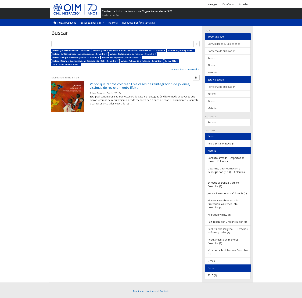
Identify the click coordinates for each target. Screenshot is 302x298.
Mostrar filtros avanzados (185, 69)
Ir (196, 43)
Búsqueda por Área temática (138, 22)
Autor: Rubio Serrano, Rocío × (66, 64)
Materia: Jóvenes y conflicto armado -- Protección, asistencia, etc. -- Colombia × (129, 50)
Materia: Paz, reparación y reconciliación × (121, 57)
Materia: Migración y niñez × (180, 50)
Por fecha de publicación (221, 51)
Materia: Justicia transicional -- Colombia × (71, 50)
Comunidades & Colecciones (224, 43)
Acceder (212, 122)
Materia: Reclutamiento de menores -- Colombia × (133, 54)
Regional (113, 22)
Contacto (164, 291)
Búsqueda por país (91, 22)
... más (211, 261)
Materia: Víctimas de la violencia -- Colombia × (142, 61)
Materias (213, 72)
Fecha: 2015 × (171, 61)
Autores (212, 58)
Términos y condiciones (145, 291)
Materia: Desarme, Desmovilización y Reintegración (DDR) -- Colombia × (85, 61)
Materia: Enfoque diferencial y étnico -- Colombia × (75, 57)
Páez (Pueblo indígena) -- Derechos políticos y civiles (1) (228, 230)
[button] (228, 4)
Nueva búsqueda (66, 22)
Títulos (211, 65)
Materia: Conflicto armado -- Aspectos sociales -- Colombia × (79, 54)
